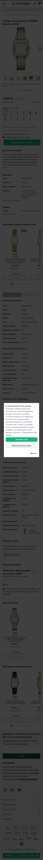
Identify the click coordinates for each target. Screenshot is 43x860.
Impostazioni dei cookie (21, 445)
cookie (10, 411)
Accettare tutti (21, 439)
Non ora (33, 453)
